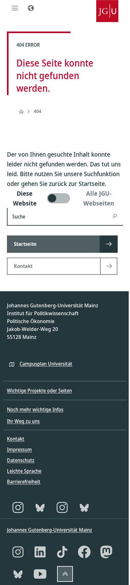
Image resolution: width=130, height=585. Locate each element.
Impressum (19, 449)
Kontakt (15, 438)
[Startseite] (21, 111)
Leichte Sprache (24, 470)
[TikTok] (62, 552)
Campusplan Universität (46, 363)
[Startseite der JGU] (107, 8)
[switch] (65, 198)
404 (37, 111)
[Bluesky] (40, 507)
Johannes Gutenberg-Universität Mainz (49, 529)
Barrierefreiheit (23, 481)
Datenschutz (20, 460)
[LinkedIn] (40, 552)
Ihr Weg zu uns (23, 421)
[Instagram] (18, 507)
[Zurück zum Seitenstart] (65, 574)
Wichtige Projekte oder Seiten (39, 390)
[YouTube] (40, 574)
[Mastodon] (106, 552)
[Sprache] (30, 8)
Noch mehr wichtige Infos (35, 409)
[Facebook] (84, 552)
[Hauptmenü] (15, 8)
